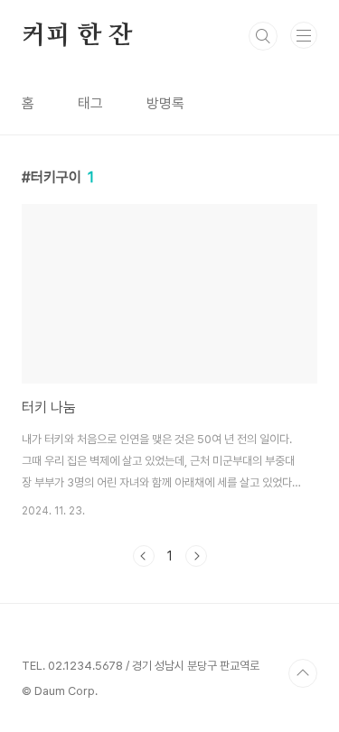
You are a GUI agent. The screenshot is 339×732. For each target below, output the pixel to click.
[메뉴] (303, 35)
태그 (90, 103)
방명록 (165, 103)
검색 (263, 36)
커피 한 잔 (77, 36)
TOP (302, 673)
